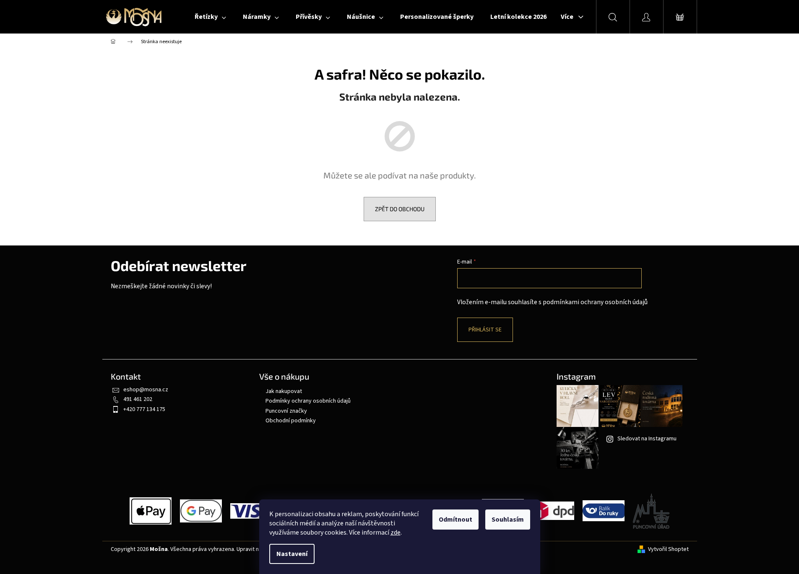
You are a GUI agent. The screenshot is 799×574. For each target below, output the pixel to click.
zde (395, 532)
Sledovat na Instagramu (647, 438)
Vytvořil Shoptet (668, 549)
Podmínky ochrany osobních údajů (308, 401)
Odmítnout (455, 519)
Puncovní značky (286, 411)
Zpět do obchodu (399, 208)
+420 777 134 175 (144, 409)
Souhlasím (508, 519)
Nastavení (291, 553)
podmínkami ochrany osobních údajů (595, 302)
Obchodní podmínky (290, 420)
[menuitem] (210, 17)
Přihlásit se (485, 330)
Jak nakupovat (283, 391)
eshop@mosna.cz (145, 389)
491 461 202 (137, 399)
